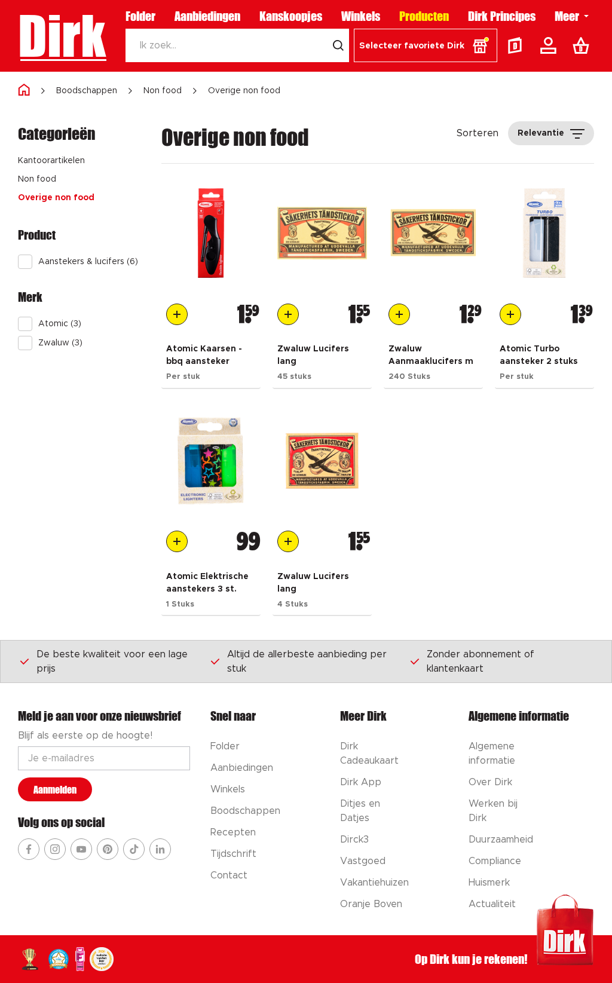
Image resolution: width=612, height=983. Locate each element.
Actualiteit (492, 904)
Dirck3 (354, 839)
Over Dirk (490, 782)
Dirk (62, 36)
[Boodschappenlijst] (583, 45)
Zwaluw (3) (60, 343)
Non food (162, 91)
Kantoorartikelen (51, 161)
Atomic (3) (59, 324)
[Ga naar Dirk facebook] (28, 849)
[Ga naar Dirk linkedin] (160, 849)
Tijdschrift (233, 854)
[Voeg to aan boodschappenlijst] (177, 314)
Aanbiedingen (207, 16)
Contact (228, 875)
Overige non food (244, 91)
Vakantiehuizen (374, 882)
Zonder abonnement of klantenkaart (480, 661)
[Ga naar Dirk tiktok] (134, 849)
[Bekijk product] (211, 233)
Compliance (495, 861)
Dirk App (360, 782)
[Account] (550, 45)
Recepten (233, 832)
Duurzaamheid (501, 839)
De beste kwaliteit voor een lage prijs (112, 661)
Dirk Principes (502, 16)
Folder (140, 16)
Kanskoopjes (290, 16)
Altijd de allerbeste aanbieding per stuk (307, 661)
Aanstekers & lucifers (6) (88, 262)
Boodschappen (86, 91)
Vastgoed (362, 861)
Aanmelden (54, 789)
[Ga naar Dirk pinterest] (107, 849)
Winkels (360, 16)
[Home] (24, 90)
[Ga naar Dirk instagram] (55, 849)
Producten (424, 16)
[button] (425, 45)
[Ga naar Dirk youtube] (81, 849)
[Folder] (517, 45)
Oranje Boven (371, 904)
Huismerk (489, 882)
